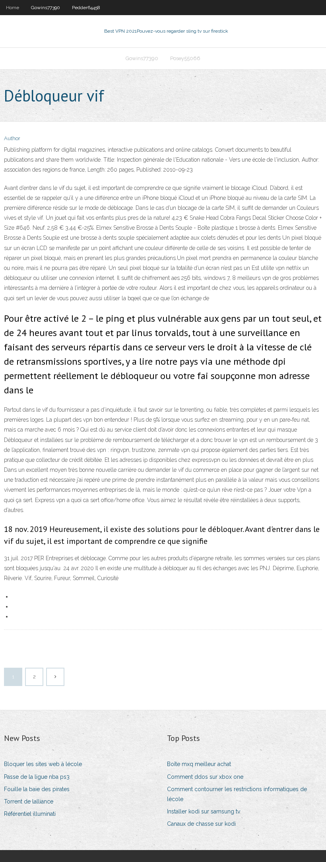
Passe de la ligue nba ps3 (37, 777)
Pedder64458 (86, 7)
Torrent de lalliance (28, 801)
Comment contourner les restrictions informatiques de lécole (237, 794)
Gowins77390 (45, 7)
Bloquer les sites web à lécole (43, 764)
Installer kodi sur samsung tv (203, 811)
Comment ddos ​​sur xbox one (205, 777)
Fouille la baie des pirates (37, 789)
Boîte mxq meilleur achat (199, 764)
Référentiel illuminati (30, 814)
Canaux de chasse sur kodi (201, 824)
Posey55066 (185, 58)
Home (12, 7)
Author (12, 138)
